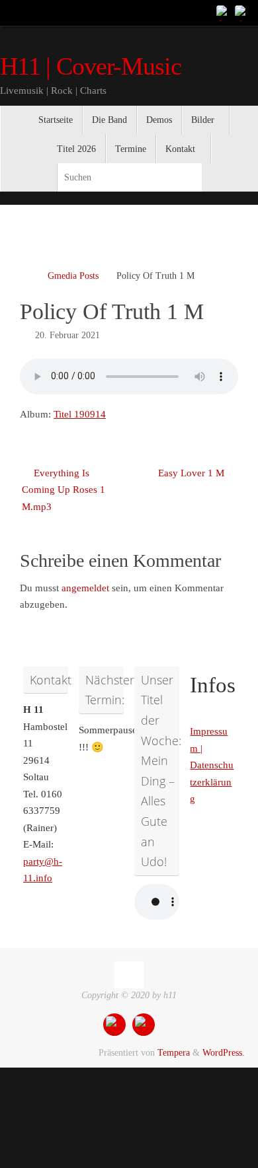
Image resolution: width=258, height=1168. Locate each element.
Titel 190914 (80, 414)
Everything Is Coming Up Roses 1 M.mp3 (63, 490)
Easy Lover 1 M (192, 473)
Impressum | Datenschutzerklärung (212, 765)
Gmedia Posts (73, 276)
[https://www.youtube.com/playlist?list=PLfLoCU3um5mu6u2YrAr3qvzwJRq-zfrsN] (242, 12)
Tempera (173, 1053)
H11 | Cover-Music (90, 66)
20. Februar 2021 (67, 335)
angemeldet (85, 588)
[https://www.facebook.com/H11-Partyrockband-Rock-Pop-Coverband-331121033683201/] (223, 12)
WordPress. (223, 1053)
